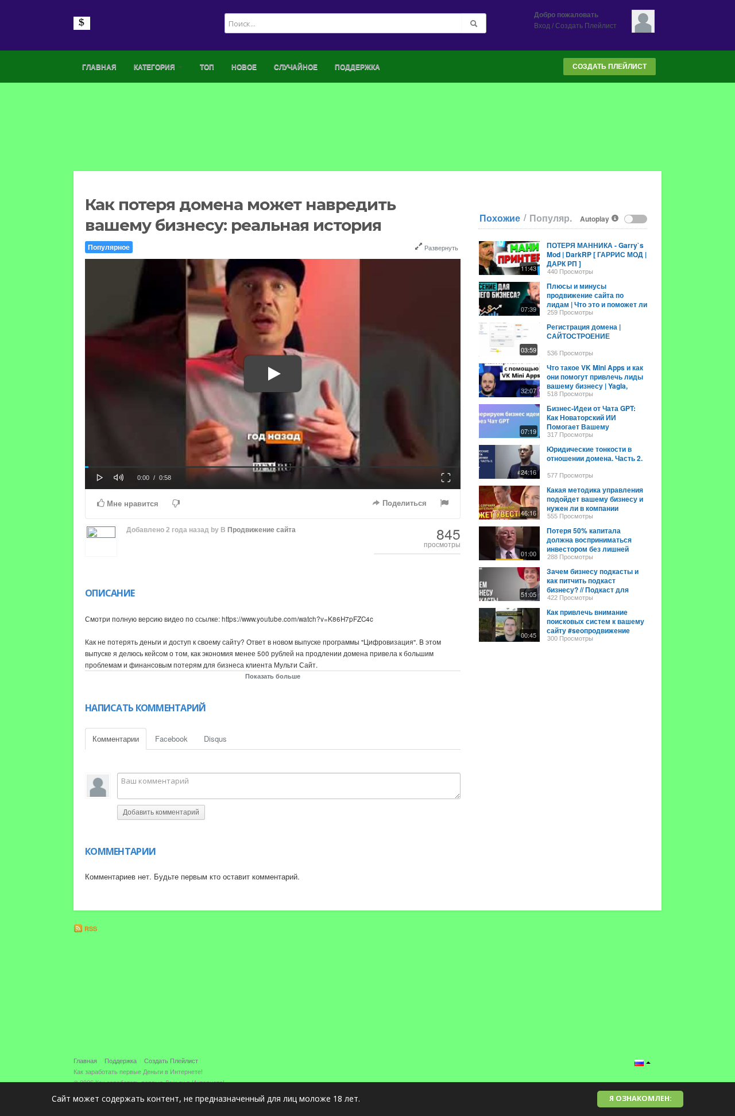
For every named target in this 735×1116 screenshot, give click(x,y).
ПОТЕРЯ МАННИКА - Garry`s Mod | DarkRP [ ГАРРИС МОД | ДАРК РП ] (597, 254)
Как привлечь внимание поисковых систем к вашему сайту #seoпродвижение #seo (595, 626)
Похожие (499, 218)
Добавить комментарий (161, 812)
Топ (207, 67)
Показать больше (272, 676)
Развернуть (440, 247)
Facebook (171, 738)
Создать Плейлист (586, 26)
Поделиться (403, 503)
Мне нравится (131, 503)
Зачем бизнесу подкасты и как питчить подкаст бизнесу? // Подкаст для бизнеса (593, 585)
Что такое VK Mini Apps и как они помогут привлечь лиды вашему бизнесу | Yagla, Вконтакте (595, 381)
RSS (90, 928)
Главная (99, 67)
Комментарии (115, 738)
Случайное (296, 67)
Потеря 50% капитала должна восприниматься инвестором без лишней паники (589, 544)
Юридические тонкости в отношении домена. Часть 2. (595, 453)
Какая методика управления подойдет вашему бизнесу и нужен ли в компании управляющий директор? (595, 503)
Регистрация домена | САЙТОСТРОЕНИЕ (584, 331)
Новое (244, 67)
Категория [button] (155, 67)
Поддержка (357, 67)
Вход (542, 26)
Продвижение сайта (261, 530)
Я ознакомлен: (640, 1098)
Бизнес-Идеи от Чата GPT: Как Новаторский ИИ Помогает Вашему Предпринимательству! (591, 422)
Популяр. (550, 218)
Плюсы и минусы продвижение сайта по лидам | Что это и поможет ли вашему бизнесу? (597, 300)
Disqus (215, 738)
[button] (100, 476)
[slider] (273, 467)
